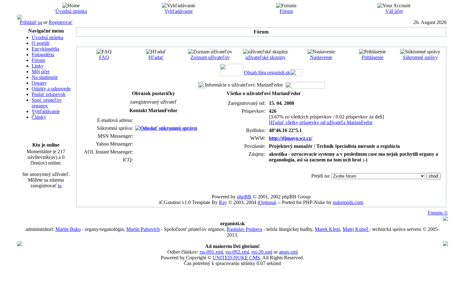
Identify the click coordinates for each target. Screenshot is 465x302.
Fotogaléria (43, 54)
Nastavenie (321, 57)
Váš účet (394, 11)
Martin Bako (68, 229)
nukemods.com (348, 202)
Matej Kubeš (356, 229)
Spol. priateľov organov (47, 102)
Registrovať (60, 22)
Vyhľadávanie (178, 11)
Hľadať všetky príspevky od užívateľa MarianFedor (321, 122)
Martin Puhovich (143, 229)
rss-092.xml (237, 252)
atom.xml (288, 252)
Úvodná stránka (71, 11)
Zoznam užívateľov (210, 57)
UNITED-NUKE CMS (236, 257)
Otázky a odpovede (51, 88)
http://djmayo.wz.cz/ (290, 138)
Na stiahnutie (45, 77)
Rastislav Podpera (244, 229)
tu (60, 185)
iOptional (266, 202)
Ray (223, 202)
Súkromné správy (420, 57)
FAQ (104, 57)
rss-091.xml (211, 252)
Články (39, 117)
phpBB (244, 196)
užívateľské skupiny (265, 57)
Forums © (438, 212)
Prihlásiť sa (31, 22)
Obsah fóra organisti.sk (267, 72)
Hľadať (156, 57)
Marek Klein (327, 229)
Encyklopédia (45, 48)
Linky (38, 66)
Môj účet (40, 71)
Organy (39, 83)
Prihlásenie (372, 57)
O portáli (40, 43)
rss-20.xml (261, 252)
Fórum (286, 11)
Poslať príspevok (48, 94)
